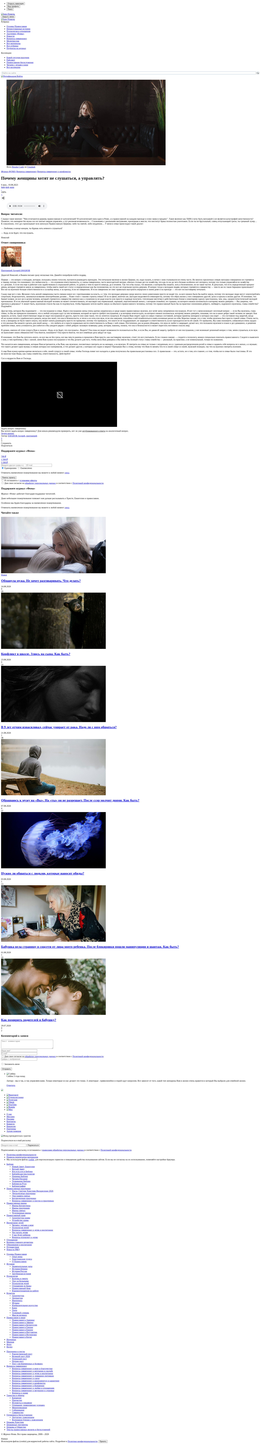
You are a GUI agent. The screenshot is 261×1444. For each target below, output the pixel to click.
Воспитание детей (15, 1223)
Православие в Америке (23, 1320)
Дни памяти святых (21, 1196)
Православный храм (16, 1215)
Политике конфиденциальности (82, 1441)
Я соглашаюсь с (20, 480)
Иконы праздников (21, 1208)
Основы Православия (17, 26)
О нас (9, 1114)
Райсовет (11, 60)
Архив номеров (14, 1131)
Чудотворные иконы (21, 1213)
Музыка (15, 1303)
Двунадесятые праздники (23, 1193)
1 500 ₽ (4, 459)
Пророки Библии (20, 1176)
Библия (10, 1164)
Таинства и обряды (15, 1395)
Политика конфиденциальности (21, 1155)
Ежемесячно (26, 468)
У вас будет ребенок (21, 1235)
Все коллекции (13, 67)
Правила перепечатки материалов (22, 1157)
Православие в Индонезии (24, 1335)
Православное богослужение (20, 62)
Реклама (10, 1119)
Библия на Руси (19, 1184)
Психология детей (20, 1227)
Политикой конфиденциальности (88, 483)
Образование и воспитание (19, 1245)
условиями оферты (28, 480)
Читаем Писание (19, 1179)
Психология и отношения (18, 31)
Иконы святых (18, 1210)
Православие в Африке (22, 1322)
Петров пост (18, 1361)
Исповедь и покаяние (22, 1403)
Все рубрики (12, 46)
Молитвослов (13, 41)
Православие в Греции (22, 1327)
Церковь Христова (15, 1422)
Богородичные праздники (24, 1198)
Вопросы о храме (20, 1393)
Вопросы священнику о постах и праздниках (33, 1201)
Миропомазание (19, 1407)
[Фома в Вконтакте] (12, 1095)
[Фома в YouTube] (12, 1105)
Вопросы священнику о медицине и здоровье (33, 1390)
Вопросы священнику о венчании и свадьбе (32, 1371)
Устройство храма (20, 1220)
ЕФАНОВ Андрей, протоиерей (22, 436)
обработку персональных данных (40, 483)
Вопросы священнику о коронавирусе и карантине (35, 1381)
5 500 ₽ (4, 462)
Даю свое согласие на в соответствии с (54, 483)
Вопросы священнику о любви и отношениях (33, 1388)
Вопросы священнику (17, 38)
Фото (9, 1344)
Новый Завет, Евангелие (23, 1166)
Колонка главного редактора (20, 1242)
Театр (14, 1310)
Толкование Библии (21, 1181)
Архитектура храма (21, 1218)
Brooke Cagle (18, 167)
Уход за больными (20, 1281)
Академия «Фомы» (15, 34)
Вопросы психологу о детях (25, 1237)
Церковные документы (17, 1425)
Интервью (11, 1339)
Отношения (12, 1240)
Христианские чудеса (22, 1259)
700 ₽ (3, 456)
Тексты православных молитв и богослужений (28, 1429)
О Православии (19, 1261)
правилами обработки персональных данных (63, 1150)
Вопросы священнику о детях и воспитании (32, 1230)
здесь (67, 473)
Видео (9, 1347)
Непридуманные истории (18, 29)
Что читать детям (20, 1232)
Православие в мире (16, 1317)
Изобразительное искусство (25, 1305)
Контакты (11, 1121)
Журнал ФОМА (8, 171)
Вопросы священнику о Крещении (28, 1385)
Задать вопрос (7, 433)
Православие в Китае (22, 1337)
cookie (31, 1159)
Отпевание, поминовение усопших (28, 1405)
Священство (17, 1412)
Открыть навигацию (16, 4)
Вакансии (11, 1126)
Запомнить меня (11, 1064)
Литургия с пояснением (23, 1417)
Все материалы (14, 43)
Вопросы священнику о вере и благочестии (32, 1368)
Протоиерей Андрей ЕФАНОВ (15, 270)
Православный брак (21, 1288)
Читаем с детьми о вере (17, 65)
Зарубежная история (21, 1274)
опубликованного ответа (93, 431)
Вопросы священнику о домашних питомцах (33, 1376)
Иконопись (17, 1300)
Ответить (11, 1085)
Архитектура (18, 1295)
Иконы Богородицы (21, 1205)
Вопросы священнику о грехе (26, 1378)
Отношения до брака (21, 1286)
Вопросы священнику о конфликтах (54, 171)
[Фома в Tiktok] (10, 1102)
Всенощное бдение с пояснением (27, 1420)
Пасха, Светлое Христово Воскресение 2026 (32, 1191)
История (10, 1264)
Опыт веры (17, 1256)
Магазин (11, 1116)
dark (7, 187)
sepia (12, 187)
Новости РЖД (13, 1249)
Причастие (17, 1400)
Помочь (11, 14)
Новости (11, 36)
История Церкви (19, 1269)
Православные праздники (19, 1188)
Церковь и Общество (16, 1427)
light (3, 187)
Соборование (18, 1410)
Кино (14, 1308)
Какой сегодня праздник (18, 57)
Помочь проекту (8, 478)
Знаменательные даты (22, 1266)
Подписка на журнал (16, 48)
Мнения (10, 1342)
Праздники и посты (16, 1351)
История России (19, 1271)
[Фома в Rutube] (11, 1107)
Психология (12, 1276)
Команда (11, 1124)
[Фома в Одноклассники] (15, 1097)
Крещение (16, 1398)
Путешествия (13, 1247)
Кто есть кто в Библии (22, 1171)
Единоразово (10, 468)
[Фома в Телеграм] (12, 1100)
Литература (17, 1298)
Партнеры (11, 1129)
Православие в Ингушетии (24, 1332)
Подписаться (33, 1145)
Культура (11, 1293)
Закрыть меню (8, 17)
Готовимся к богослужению (19, 1415)
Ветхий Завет (18, 1169)
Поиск (10, 9)
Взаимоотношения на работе (25, 1291)
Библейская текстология (23, 1174)
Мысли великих (19, 1315)
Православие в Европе (22, 1330)
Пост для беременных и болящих (27, 1364)
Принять (103, 1441)
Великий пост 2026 (21, 1356)
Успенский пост (19, 1359)
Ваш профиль (13, 6)
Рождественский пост (22, 1354)
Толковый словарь (20, 1313)
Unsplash (31, 167)
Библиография (18, 1186)
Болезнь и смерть (20, 1278)
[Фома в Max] (10, 1109)
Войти (20, 76)
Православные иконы (17, 1203)
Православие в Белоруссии (24, 1325)
